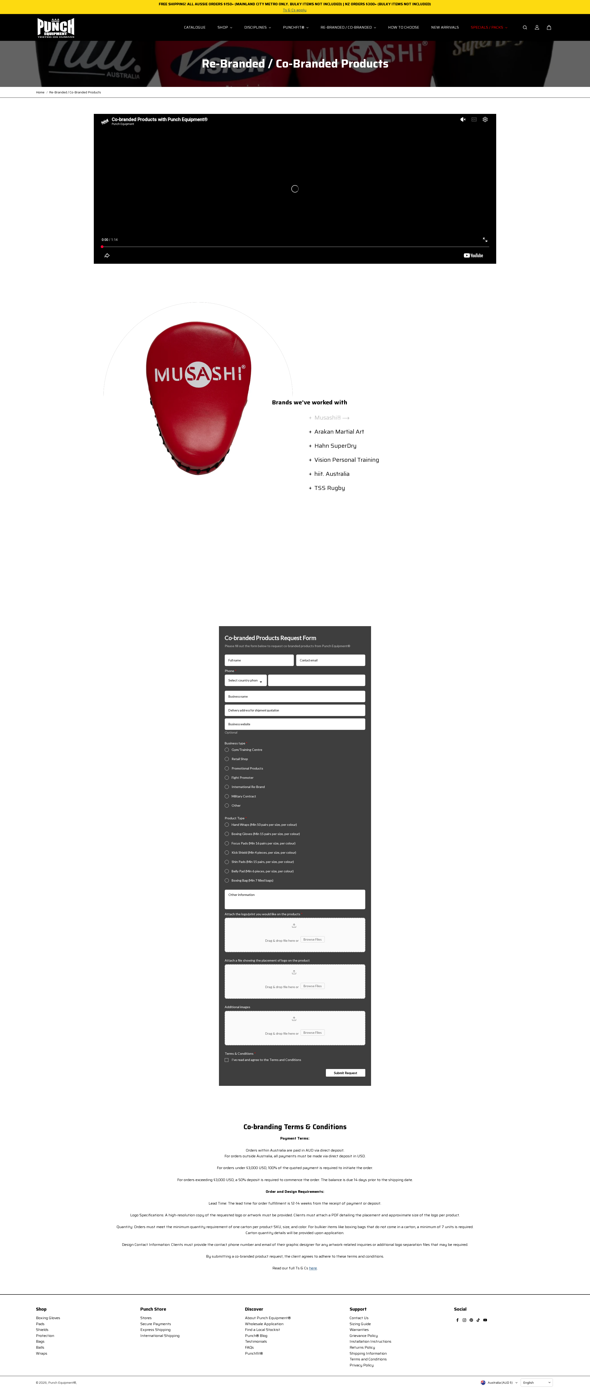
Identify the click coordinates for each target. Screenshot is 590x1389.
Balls (40, 1347)
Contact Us (359, 1318)
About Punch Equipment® (268, 1318)
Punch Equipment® (62, 1382)
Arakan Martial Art (340, 431)
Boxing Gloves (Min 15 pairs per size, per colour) (266, 834)
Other (236, 805)
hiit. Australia (332, 473)
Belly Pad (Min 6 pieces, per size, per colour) (263, 871)
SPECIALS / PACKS (487, 27)
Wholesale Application (264, 1324)
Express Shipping (155, 1330)
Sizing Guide (360, 1324)
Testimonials (256, 1341)
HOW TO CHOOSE (403, 27)
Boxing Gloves (48, 1318)
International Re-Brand (248, 787)
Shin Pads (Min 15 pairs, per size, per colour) (263, 862)
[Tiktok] (478, 1320)
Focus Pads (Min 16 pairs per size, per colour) (263, 843)
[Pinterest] (471, 1320)
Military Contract (244, 796)
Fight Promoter (243, 777)
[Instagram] (464, 1320)
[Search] (525, 27)
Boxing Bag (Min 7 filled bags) (252, 880)
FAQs (249, 1347)
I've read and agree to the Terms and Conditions (266, 1060)
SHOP (223, 27)
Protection (45, 1336)
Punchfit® (254, 1353)
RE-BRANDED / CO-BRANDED (347, 27)
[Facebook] (457, 1320)
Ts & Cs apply (294, 10)
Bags (40, 1341)
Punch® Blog (256, 1336)
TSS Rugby (330, 487)
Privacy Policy (362, 1365)
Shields (42, 1330)
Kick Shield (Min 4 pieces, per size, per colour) (264, 852)
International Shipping (160, 1336)
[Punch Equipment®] (55, 27)
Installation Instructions (370, 1341)
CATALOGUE (195, 27)
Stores (146, 1318)
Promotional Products (247, 768)
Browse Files (313, 939)
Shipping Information (368, 1353)
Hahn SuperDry (336, 445)
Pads (40, 1324)
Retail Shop (240, 759)
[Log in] (537, 27)
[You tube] (485, 1320)
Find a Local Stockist (262, 1330)
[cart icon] (549, 27)
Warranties (359, 1330)
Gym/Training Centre (247, 750)
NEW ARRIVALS (445, 27)
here (313, 1268)
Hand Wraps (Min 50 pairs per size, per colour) (264, 824)
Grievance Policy (364, 1336)
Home (40, 92)
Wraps (41, 1353)
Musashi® (328, 417)
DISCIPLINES (256, 27)
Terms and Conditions (368, 1359)
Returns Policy (362, 1347)
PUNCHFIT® (294, 27)
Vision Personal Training (347, 459)
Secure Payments (155, 1324)
